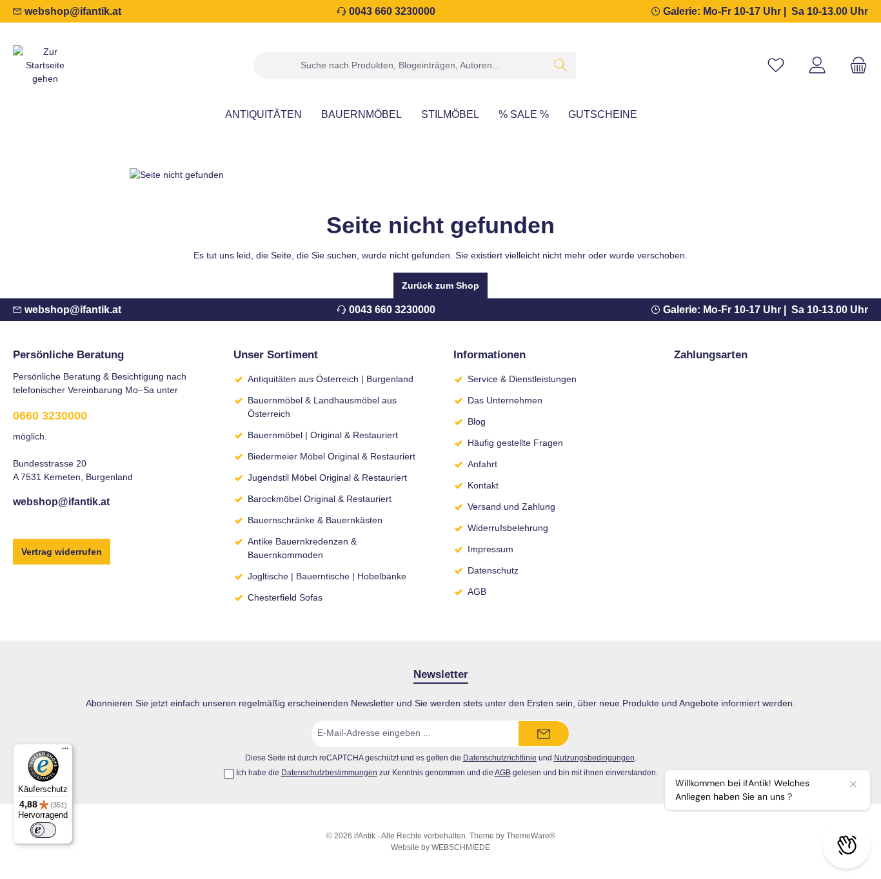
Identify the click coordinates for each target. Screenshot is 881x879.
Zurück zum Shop (440, 285)
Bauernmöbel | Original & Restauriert (323, 435)
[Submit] (543, 733)
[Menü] (65, 751)
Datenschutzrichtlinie (500, 757)
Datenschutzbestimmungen (329, 772)
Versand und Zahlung (511, 506)
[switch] (43, 830)
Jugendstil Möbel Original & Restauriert (327, 477)
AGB (477, 591)
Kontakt (483, 485)
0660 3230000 (50, 415)
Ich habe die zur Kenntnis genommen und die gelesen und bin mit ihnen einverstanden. (447, 772)
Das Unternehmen (505, 400)
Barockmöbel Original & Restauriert (319, 499)
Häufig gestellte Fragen (515, 443)
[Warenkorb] (854, 65)
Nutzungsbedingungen (594, 757)
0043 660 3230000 (392, 11)
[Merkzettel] (775, 65)
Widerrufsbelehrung (508, 528)
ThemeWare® (530, 835)
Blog (477, 421)
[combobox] (399, 65)
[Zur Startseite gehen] (45, 65)
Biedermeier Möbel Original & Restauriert (331, 456)
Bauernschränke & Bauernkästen (315, 520)
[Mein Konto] (817, 65)
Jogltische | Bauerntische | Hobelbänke (327, 576)
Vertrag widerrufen (61, 551)
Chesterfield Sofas (285, 597)
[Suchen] (561, 65)
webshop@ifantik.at (73, 11)
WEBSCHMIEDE (460, 847)
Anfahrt (482, 464)
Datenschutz (493, 570)
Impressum (490, 549)
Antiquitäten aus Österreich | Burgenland (330, 379)
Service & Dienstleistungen (522, 379)
